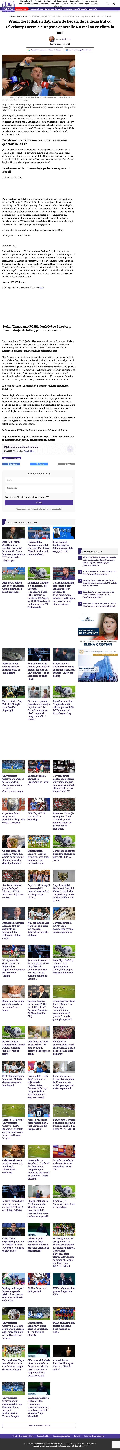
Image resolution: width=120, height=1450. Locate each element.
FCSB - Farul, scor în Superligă (37, 1290)
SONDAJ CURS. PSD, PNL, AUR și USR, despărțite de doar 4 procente (100, 572)
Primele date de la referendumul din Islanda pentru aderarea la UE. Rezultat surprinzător (64, 9)
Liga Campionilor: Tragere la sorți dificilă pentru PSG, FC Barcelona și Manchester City (63, 707)
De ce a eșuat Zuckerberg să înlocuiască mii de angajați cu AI (63, 546)
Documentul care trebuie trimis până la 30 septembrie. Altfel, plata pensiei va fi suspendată (63, 1082)
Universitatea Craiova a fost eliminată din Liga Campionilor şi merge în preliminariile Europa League (12, 1407)
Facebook (13, 464)
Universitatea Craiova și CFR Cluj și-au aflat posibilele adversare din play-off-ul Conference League (13, 1330)
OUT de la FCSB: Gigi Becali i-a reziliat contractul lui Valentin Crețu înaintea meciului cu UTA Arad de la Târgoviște (13, 551)
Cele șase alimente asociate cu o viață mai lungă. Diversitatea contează (12, 1166)
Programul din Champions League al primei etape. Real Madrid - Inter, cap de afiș (64, 669)
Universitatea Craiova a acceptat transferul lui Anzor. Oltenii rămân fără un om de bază (39, 548)
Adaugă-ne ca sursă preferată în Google (46, 50)
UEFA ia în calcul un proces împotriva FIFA (64, 1291)
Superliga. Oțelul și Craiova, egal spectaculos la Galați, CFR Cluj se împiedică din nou (63, 966)
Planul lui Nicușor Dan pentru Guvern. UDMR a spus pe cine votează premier (100, 604)
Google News (29, 451)
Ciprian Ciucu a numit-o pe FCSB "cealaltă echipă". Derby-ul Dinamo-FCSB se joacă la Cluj (37, 1008)
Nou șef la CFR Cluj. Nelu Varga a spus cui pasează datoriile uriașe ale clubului (38, 928)
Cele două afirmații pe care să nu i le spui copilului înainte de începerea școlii (39, 1047)
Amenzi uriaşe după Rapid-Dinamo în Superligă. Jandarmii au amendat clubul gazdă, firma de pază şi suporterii (64, 1010)
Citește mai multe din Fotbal (39, 1425)
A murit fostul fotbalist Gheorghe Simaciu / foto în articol (63, 1365)
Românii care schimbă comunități (33, 3)
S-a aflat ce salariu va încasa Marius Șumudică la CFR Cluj (63, 1165)
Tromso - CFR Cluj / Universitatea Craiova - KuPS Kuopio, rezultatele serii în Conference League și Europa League (13, 1129)
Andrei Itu (66, 39)
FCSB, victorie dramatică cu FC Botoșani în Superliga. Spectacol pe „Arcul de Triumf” (13, 968)
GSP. (42, 287)
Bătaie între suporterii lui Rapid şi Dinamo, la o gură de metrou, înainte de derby (64, 1047)
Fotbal (24, 16)
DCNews (8, 6)
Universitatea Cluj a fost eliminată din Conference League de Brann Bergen (13, 1365)
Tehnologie (84, 3)
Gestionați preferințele (61, 1436)
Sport (73, 3)
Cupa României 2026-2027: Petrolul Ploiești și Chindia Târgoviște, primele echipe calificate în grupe (63, 893)
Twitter (41, 464)
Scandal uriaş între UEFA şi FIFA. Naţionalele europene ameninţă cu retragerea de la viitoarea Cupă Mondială (38, 1407)
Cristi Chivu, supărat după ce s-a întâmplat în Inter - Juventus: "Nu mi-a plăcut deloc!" (13, 1244)
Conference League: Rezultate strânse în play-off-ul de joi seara (64, 855)
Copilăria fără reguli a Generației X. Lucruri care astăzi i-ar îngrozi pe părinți (39, 891)
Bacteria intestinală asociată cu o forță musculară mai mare (13, 1005)
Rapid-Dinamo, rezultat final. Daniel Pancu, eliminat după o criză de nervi (13, 1047)
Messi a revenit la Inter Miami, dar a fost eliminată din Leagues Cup (38, 1124)
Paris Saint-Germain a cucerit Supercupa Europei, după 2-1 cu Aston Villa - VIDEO (64, 1124)
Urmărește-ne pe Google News (80, 50)
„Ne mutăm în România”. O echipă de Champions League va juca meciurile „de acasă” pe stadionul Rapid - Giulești (39, 1169)
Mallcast (95, 3)
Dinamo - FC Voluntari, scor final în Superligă (64, 1203)
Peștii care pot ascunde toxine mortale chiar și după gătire (11, 668)
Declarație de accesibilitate (94, 1436)
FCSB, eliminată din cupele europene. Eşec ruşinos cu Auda (64, 1327)
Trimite (39, 502)
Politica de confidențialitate (23, 1436)
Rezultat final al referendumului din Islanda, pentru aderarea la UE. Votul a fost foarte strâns (100, 583)
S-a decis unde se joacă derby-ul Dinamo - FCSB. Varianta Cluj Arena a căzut (13, 891)
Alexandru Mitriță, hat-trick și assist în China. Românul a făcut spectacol (13, 587)
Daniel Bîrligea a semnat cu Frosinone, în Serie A (38, 780)
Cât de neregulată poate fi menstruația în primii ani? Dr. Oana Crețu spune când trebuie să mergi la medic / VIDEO (39, 710)
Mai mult (59, 6)
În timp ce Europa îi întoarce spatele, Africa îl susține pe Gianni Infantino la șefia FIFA (13, 1294)
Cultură (65, 3)
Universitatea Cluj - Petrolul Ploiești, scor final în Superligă (13, 705)
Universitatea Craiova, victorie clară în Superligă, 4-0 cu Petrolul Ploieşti (38, 1328)
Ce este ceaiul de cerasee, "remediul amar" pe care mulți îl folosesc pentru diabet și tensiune (13, 856)
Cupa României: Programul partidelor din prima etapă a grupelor (13, 818)
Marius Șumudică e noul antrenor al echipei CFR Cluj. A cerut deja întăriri (13, 1205)
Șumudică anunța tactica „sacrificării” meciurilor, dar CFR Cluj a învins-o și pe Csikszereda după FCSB (39, 671)
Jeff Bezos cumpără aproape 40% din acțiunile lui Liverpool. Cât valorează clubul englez (13, 930)
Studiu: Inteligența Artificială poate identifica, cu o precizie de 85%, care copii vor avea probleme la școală (38, 1208)
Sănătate (55, 3)
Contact (77, 1436)
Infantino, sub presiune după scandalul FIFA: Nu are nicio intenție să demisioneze (38, 1244)
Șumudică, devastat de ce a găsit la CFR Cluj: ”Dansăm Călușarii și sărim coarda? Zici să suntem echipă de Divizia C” (38, 969)
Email (68, 464)
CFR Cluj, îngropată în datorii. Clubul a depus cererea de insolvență (13, 1080)
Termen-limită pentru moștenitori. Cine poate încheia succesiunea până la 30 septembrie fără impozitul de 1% (64, 783)
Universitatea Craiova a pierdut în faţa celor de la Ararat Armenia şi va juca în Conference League (13, 783)
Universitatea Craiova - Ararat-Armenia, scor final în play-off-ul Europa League (39, 856)
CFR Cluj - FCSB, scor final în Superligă (37, 816)
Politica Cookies (43, 1436)
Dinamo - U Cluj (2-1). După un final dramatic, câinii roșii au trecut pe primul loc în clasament (63, 821)
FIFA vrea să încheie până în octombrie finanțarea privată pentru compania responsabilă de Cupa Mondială (39, 1368)
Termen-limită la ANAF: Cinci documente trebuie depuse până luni (63, 927)
